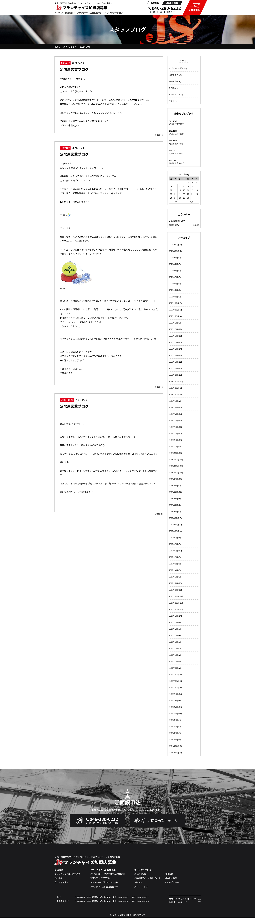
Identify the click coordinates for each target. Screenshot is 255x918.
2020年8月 (173, 329)
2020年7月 (173, 335)
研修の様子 (173, 81)
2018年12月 (174, 459)
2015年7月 (173, 707)
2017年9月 (173, 537)
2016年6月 (173, 635)
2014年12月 (174, 746)
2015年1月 (173, 739)
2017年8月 (173, 544)
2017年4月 (173, 570)
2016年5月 (173, 641)
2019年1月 (173, 453)
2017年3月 (173, 576)
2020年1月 (173, 374)
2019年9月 (173, 401)
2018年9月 (173, 479)
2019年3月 (173, 440)
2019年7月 (173, 414)
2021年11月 (174, 251)
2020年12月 (174, 303)
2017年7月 (173, 550)
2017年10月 (174, 531)
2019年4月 (173, 433)
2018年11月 (174, 466)
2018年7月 (173, 492)
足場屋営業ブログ (74, 69)
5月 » (192, 201)
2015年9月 (173, 694)
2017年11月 (174, 524)
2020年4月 (173, 355)
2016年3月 (173, 655)
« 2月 (175, 201)
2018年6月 (173, 498)
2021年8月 (173, 257)
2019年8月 (173, 407)
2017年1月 (173, 589)
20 (175, 194)
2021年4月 (173, 283)
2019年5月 (173, 427)
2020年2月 (173, 368)
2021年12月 (174, 244)
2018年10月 (174, 472)
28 (180, 197)
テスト (172, 101)
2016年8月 (173, 622)
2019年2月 (173, 446)
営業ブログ (173, 74)
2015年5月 (173, 720)
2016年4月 (173, 648)
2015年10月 (174, 687)
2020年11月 (174, 309)
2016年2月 (173, 661)
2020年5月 (173, 348)
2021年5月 (173, 277)
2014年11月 (174, 752)
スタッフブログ (69, 46)
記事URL (159, 134)
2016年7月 (173, 628)
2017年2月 (173, 583)
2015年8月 (173, 700)
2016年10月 (174, 609)
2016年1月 (173, 668)
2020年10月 (174, 316)
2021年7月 (173, 264)
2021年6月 (173, 270)
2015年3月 (173, 733)
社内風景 (172, 88)
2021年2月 (173, 290)
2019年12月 (174, 381)
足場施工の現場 (175, 68)
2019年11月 (174, 387)
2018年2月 (173, 505)
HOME (57, 46)
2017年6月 (173, 557)
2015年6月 (173, 713)
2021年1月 (173, 296)
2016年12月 (174, 596)
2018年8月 (173, 485)
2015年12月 (174, 674)
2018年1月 (173, 511)
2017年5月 (173, 563)
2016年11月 (174, 602)
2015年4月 (173, 726)
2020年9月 (173, 322)
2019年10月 (174, 394)
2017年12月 (174, 518)
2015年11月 (174, 681)
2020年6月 (173, 342)
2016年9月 (173, 615)
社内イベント (174, 94)
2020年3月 (173, 361)
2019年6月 (173, 420)
